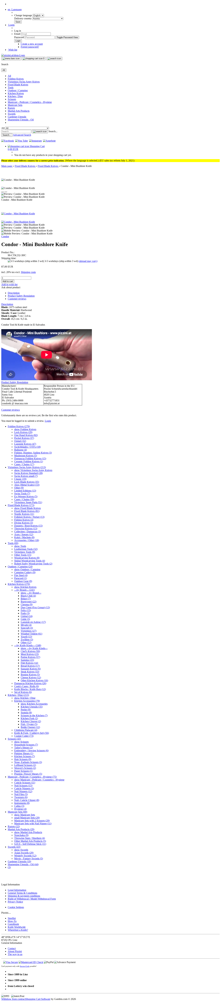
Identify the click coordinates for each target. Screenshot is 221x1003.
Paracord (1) (20, 578)
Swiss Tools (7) (22, 493)
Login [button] (11, 25)
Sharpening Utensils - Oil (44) (23, 864)
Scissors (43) (14, 738)
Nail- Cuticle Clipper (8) (26, 800)
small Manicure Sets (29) (27, 817)
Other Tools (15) (22, 554)
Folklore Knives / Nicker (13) (29, 517)
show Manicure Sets (24, 814)
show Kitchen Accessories (34, 703)
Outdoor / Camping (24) (20, 566)
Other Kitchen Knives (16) (34, 680)
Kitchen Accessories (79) (27, 700)
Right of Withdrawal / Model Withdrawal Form (32, 898)
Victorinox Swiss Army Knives (24, 81)
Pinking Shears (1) (23, 753)
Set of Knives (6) (23, 692)
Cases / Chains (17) (24, 464)
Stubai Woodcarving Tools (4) (29, 560)
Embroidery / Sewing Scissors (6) (31, 750)
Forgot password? (30, 46)
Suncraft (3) (27, 627)
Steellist (12, 918)
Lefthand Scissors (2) (25, 765)
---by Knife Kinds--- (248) (27, 645)
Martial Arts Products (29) (21, 829)
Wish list (12, 49)
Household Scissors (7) (26, 744)
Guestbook (13, 924)
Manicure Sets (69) (17, 811)
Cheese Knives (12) (31, 677)
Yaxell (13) (26, 636)
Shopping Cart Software (38, 999)
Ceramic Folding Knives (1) (28, 461)
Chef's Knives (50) (30, 651)
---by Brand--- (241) (24, 590)
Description (14, 293)
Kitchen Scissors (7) (24, 756)
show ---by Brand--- (31, 592)
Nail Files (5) (21, 794)
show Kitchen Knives (25, 587)
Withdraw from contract (13, 999)
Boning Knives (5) (30, 674)
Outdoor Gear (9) (23, 581)
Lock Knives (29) (23, 432)
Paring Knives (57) (30, 657)
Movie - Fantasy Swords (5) (28, 858)
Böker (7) (26, 598)
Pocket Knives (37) (24, 438)
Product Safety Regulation (21, 295)
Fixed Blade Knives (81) (26, 511)
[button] (15, 9)
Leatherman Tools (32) (26, 549)
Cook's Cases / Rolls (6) (26, 686)
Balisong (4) (20, 449)
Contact (12, 948)
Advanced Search (22, 135)
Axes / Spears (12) (23, 534)
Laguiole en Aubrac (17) (33, 622)
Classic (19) (20, 479)
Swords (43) (14, 846)
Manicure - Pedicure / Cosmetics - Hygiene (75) (32, 776)
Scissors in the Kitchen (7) (34, 715)
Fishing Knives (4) (23, 519)
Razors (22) (14, 826)
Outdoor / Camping (18, 90)
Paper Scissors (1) (23, 771)
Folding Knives (16, 78)
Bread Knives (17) (30, 665)
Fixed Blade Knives (18, 84)
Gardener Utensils (17, 116)
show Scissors (21, 741)
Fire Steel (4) (21, 575)
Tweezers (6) (21, 797)
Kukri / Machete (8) (24, 537)
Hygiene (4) (20, 809)
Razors (11, 108)
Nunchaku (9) (21, 835)
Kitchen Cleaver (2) (31, 721)
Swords (12, 113)
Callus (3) (19, 806)
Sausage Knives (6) (31, 668)
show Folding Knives (25, 429)
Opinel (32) (20, 441)
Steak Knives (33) (30, 671)
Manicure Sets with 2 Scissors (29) (32, 820)
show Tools (20, 546)
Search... (53, 131)
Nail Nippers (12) (23, 791)
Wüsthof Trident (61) (31, 633)
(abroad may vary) (88, 261)
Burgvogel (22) (28, 601)
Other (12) (26, 642)
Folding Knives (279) (19, 426)
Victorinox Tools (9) (24, 552)
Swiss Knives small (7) (26, 476)
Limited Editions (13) (25, 490)
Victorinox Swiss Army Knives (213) (27, 467)
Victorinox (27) (28, 630)
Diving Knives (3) (23, 522)
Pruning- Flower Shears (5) (28, 773)
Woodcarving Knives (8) (26, 557)
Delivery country (23, 18)
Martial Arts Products (18, 110)
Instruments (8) (22, 803)
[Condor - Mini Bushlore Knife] (18, 213)
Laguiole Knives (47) (25, 444)
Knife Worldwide (17, 927)
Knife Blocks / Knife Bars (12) (30, 689)
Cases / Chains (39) (24, 499)
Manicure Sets (15, 105)
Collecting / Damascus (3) (27, 531)
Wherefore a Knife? (18, 930)
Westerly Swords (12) (25, 855)
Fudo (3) (25, 613)
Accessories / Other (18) (26, 540)
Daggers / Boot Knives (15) (28, 525)
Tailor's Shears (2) (23, 747)
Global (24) (27, 616)
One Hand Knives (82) (26, 435)
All (9, 75)
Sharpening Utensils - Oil (21, 119)
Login (48, 420)
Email (17, 33)
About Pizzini (15, 951)
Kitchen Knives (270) (19, 584)
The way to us (15, 954)
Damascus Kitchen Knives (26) (30, 683)
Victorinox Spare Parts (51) (28, 502)
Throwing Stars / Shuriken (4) (29, 838)
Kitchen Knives (16, 93)
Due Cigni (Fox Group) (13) (35, 607)
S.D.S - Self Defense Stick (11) (30, 844)
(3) (9, 867)
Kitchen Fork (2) (29, 718)
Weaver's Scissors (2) (25, 768)
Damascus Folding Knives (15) (30, 458)
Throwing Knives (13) (25, 528)
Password (19, 37)
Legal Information (17, 890)
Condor (5, 236)
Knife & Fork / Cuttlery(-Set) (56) (31, 733)
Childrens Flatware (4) (25, 730)
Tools (10, 87)
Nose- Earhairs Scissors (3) (28, 762)
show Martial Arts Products (28, 832)
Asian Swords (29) (23, 852)
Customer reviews (17, 298)
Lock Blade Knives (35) (26, 481)
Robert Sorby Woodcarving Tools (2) (33, 563)
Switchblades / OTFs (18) (27, 446)
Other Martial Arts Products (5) (30, 841)
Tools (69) (13, 543)
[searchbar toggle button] (54, 58)
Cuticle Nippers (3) (24, 788)
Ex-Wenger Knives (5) (25, 496)
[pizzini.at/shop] (13, 55)
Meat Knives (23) (30, 654)
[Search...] (40, 131)
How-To (12, 921)
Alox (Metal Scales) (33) (26, 484)
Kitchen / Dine (15, 96)
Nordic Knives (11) (24, 514)
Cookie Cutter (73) (23, 736)
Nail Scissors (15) (23, 785)
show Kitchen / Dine (24, 698)
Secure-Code (24, 966)
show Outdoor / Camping (27, 569)
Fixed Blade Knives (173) (21, 505)
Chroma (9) (27, 604)
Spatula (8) (26, 712)
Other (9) (19, 487)
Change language (23, 15)
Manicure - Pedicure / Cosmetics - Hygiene (30, 102)
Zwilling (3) (27, 639)
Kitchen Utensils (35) (32, 706)
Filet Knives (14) (29, 663)
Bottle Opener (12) (30, 727)
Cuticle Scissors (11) (24, 782)
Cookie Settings (16, 907)
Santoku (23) (27, 660)
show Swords (21, 849)
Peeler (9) (26, 709)
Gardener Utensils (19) (19, 861)
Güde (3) (25, 619)
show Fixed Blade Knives (27, 508)
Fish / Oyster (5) (29, 724)
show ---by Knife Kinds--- (34, 648)
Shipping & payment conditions (24, 895)
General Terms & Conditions (22, 893)
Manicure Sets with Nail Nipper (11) (32, 823)
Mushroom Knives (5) (25, 455)
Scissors (12, 99)
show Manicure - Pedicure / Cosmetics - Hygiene (39, 779)
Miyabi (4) (26, 625)
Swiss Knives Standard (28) (28, 473)
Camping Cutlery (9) (24, 572)
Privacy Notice (15, 901)
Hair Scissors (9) (22, 759)
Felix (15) (26, 610)
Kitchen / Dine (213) (18, 695)
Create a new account (32, 44)
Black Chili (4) (28, 595)
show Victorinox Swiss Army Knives (33, 470)
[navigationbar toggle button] (11, 58)
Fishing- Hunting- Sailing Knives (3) (33, 452)
